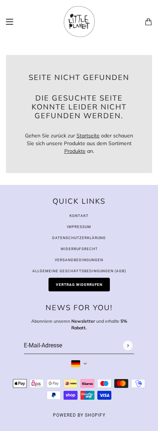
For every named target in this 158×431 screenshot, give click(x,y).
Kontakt (79, 216)
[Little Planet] (79, 21)
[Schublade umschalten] (9, 22)
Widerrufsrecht (79, 249)
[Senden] (128, 345)
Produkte (75, 151)
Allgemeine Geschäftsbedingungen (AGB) (79, 271)
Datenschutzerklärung (79, 238)
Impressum (79, 227)
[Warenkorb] (148, 21)
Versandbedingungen (79, 260)
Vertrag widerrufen (79, 285)
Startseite (88, 135)
